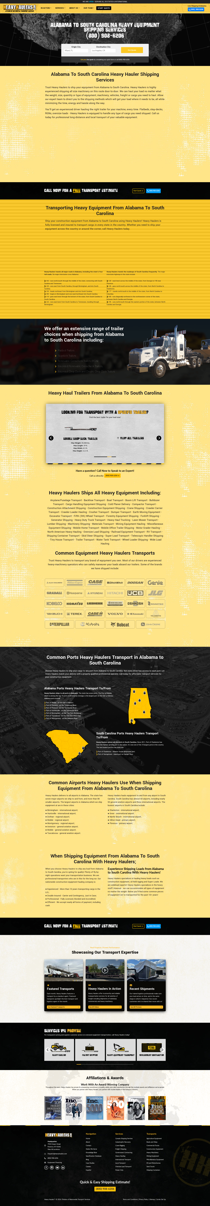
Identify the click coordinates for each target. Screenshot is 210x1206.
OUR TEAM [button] (88, 8)
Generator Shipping (62, 520)
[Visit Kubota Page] (90, 624)
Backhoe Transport (94, 500)
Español (88, 1170)
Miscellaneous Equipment (155, 1159)
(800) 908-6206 (196, 9)
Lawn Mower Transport (145, 520)
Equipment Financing (55, 1162)
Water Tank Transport (108, 539)
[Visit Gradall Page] (54, 593)
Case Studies (90, 1163)
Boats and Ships (152, 1142)
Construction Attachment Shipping (66, 508)
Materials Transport (103, 524)
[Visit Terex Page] (74, 614)
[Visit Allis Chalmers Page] (54, 583)
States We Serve (91, 1149)
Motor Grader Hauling (148, 528)
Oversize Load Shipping (96, 532)
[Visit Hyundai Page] (94, 593)
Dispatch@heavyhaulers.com (57, 1154)
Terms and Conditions (130, 1199)
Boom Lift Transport (136, 500)
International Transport (123, 1159)
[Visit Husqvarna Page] (74, 593)
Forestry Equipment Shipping (122, 516)
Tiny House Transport (62, 539)
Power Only (119, 1170)
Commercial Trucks (153, 1145)
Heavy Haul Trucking (118, 520)
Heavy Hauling (120, 1156)
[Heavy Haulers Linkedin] (63, 1168)
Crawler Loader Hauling (74, 512)
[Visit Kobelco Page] (54, 603)
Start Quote (137, 191)
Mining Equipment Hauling (130, 524)
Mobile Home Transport (86, 528)
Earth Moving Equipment (146, 512)
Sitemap (152, 1199)
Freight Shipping (120, 1149)
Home (88, 1138)
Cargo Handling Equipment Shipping (86, 504)
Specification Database (93, 1156)
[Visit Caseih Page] (94, 614)
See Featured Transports (56, 1007)
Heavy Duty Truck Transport (90, 520)
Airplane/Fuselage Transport (66, 500)
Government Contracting (123, 1152)
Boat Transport (115, 500)
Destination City (103, 47)
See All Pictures (135, 1007)
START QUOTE (104, 8)
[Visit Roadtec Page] (155, 603)
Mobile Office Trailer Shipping (117, 528)
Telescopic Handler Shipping (147, 536)
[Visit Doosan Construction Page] (135, 583)
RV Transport (154, 532)
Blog (87, 1159)
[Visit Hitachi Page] (115, 593)
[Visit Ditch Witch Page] (115, 583)
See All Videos (94, 1007)
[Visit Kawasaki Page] (135, 614)
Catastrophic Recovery (123, 1142)
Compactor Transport (144, 504)
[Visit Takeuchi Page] (54, 614)
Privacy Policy (143, 1199)
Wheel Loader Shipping (135, 539)
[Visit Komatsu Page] (74, 603)
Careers (88, 1166)
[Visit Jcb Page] (135, 593)
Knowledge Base (91, 1152)
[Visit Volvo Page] (115, 614)
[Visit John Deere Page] (150, 624)
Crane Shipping (135, 508)
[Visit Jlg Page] (155, 593)
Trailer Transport (85, 539)
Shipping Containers (153, 1170)
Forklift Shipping (150, 516)
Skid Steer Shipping (92, 536)
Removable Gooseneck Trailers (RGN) (78, 361)
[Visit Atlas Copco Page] (74, 583)
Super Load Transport (117, 536)
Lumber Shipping (56, 524)
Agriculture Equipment (154, 1138)
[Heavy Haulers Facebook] (46, 1168)
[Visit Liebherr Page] (94, 603)
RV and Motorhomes (154, 1163)
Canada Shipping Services (124, 1138)
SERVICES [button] (59, 8)
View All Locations (54, 1149)
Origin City (76, 47)
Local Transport (120, 1163)
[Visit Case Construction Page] (94, 583)
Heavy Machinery (152, 1152)
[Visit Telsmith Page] (155, 614)
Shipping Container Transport (63, 536)
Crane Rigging (120, 1145)
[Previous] (51, 438)
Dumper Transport (121, 512)
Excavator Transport (61, 516)
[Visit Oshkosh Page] (135, 603)
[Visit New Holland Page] (115, 603)
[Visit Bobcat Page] (120, 624)
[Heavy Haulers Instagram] (52, 1168)
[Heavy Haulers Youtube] (57, 1168)
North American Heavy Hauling (64, 532)
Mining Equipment (153, 1156)
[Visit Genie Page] (155, 583)
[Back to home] (19, 7)
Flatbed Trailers (66, 350)
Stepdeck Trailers (67, 355)
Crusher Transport (99, 512)
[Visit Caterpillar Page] (59, 624)
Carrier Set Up (161, 1199)
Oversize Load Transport (123, 1166)
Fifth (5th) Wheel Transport (89, 516)
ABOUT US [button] (73, 8)
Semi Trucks (151, 1166)
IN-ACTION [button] (45, 8)
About (88, 1142)
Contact (88, 1145)
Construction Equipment (155, 1149)
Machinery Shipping (79, 524)
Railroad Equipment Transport (128, 532)
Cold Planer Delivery (119, 504)
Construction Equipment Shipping (106, 508)
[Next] (159, 438)
